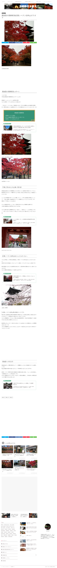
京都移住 (4, 560)
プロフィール (10, 1)
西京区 (6, 536)
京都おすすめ (5, 543)
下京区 (6, 529)
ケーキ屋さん (3, 527)
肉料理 (3, 536)
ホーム (4, 1)
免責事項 (12, 566)
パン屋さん (8, 527)
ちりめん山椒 (3, 526)
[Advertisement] (19, 79)
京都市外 (8, 530)
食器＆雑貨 (10, 536)
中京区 (10, 529)
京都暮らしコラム (6, 557)
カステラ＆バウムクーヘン (10, 526)
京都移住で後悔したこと (29, 1)
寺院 (4, 397)
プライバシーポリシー (47, 1)
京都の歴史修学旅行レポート (8, 549)
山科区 (7, 533)
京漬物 (14, 529)
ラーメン (13, 527)
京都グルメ (4, 552)
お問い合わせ (38, 1)
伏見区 (12, 530)
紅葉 (12, 397)
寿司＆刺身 (3, 533)
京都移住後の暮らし (18, 1)
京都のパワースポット (6, 546)
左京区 (8, 397)
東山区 (15, 533)
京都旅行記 (3, 13)
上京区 (3, 529)
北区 (15, 530)
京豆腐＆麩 (3, 530)
